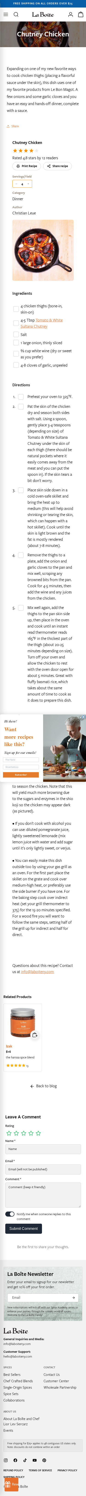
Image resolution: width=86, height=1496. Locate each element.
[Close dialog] (83, 716)
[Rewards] (11, 1484)
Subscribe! (21, 775)
